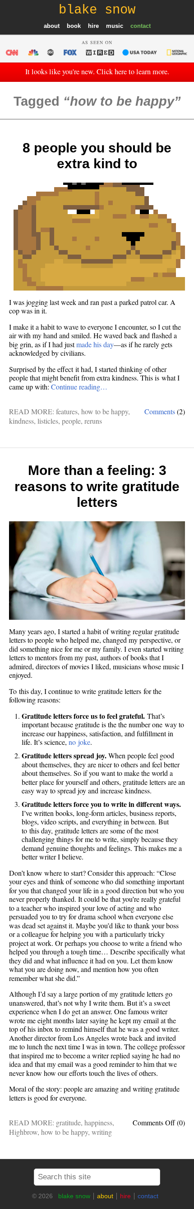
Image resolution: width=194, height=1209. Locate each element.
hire (93, 25)
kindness (21, 420)
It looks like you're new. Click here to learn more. (97, 71)
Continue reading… (79, 386)
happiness (98, 1122)
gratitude (68, 1122)
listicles (47, 420)
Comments (159, 411)
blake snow (74, 1196)
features (67, 411)
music (114, 25)
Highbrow (23, 1132)
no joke (79, 742)
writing (102, 1132)
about (52, 25)
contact (140, 25)
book (74, 25)
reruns (93, 420)
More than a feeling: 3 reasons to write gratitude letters (97, 486)
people (71, 420)
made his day (95, 344)
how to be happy (104, 411)
